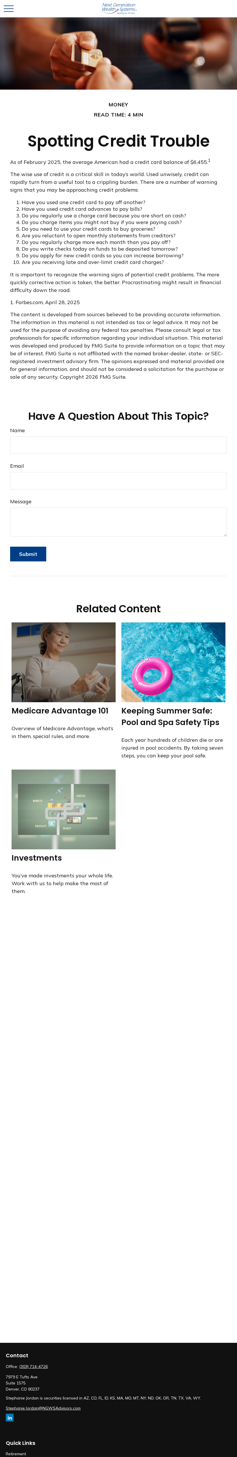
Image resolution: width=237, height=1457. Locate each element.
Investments (37, 858)
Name (17, 430)
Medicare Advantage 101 (60, 710)
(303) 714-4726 (33, 1366)
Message (21, 501)
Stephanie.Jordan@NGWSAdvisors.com (43, 1408)
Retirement (16, 1453)
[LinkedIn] (10, 1417)
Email (17, 466)
